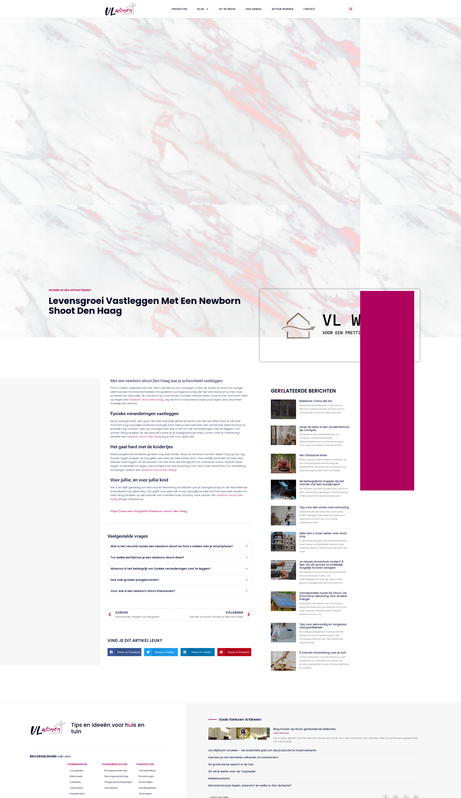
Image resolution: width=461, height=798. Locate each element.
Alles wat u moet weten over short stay (323, 534)
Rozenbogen (146, 776)
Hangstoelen (77, 793)
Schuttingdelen (147, 788)
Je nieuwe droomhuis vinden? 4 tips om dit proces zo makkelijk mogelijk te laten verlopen (321, 565)
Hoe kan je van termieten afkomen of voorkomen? (243, 757)
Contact (309, 9)
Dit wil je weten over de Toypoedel (231, 771)
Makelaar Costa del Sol (315, 401)
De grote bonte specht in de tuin (231, 764)
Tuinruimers (111, 788)
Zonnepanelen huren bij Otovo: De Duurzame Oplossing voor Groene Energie (323, 596)
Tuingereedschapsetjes (117, 782)
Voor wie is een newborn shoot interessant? (179, 591)
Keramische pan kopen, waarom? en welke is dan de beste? (249, 785)
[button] (350, 9)
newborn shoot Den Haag (146, 399)
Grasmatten (146, 782)
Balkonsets (76, 776)
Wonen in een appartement (70, 290)
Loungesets (76, 770)
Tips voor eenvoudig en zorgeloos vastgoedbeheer (322, 625)
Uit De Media (227, 9)
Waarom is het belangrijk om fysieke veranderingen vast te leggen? (179, 569)
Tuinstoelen (76, 788)
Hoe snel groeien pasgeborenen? (179, 580)
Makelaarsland (219, 778)
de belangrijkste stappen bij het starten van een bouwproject (321, 482)
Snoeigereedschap (115, 770)
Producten (179, 9)
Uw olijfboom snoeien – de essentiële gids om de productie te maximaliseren (262, 750)
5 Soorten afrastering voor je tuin (322, 653)
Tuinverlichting (147, 770)
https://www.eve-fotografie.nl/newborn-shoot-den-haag (148, 511)
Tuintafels (75, 782)
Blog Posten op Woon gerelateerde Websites (304, 729)
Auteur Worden (283, 9)
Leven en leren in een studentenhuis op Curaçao (324, 428)
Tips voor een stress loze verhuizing (324, 507)
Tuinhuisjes (145, 793)
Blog (200, 9)
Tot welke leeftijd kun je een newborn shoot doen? (179, 557)
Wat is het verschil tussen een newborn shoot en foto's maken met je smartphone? (179, 546)
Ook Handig (254, 9)
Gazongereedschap (116, 776)
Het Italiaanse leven (313, 455)
